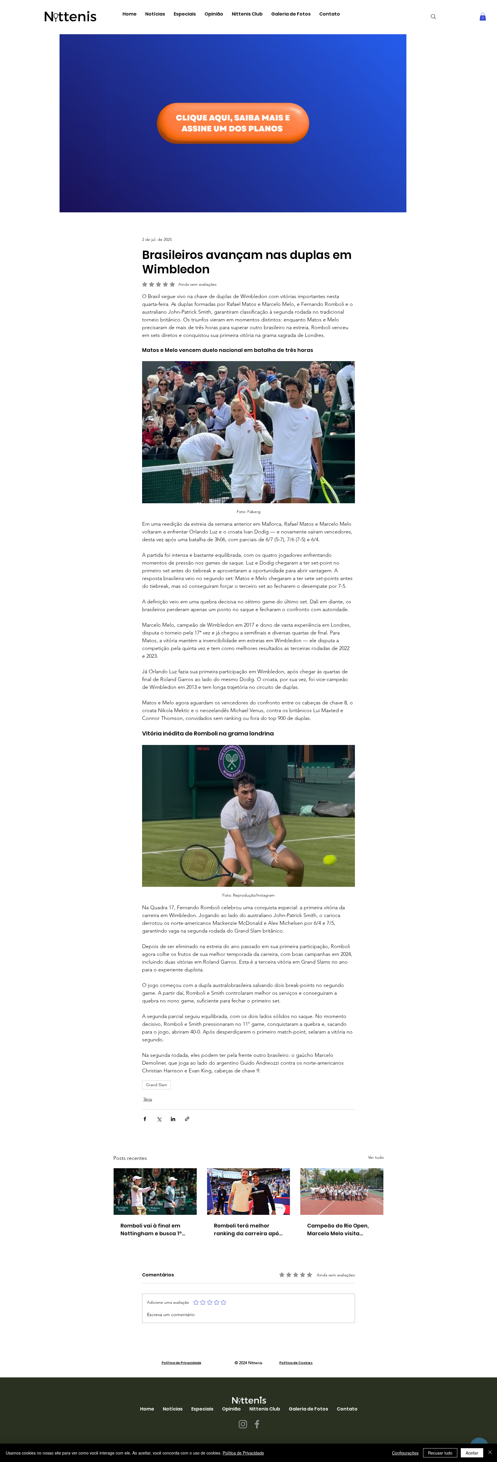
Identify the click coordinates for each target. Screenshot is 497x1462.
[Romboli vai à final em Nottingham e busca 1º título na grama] (155, 1191)
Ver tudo (376, 1157)
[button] (155, 13)
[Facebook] (257, 1424)
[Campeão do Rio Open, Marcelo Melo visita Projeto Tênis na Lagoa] (341, 1191)
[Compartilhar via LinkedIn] (173, 1119)
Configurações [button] (405, 1453)
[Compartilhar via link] (187, 1119)
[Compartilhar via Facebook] (145, 1119)
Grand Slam (156, 1084)
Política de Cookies (296, 1362)
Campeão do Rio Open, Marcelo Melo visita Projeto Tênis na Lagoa (338, 1229)
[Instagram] (242, 1424)
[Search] (433, 17)
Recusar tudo (440, 1453)
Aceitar (472, 1453)
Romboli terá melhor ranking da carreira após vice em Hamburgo (248, 1229)
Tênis (147, 1099)
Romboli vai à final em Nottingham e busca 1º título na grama (151, 1229)
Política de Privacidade (181, 1362)
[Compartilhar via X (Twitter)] (159, 1119)
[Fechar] (490, 1452)
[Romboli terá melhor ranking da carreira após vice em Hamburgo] (248, 1191)
